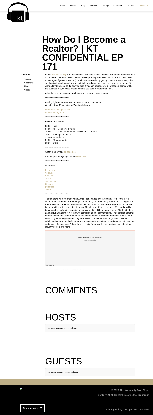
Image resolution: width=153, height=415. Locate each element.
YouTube (49, 173)
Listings (105, 6)
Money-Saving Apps (54, 112)
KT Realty (48, 270)
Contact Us (143, 6)
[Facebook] (55, 382)
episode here (70, 152)
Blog (83, 6)
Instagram (50, 170)
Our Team (117, 6)
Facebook (50, 175)
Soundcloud (51, 181)
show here (81, 156)
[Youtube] (69, 382)
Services (93, 6)
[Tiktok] (91, 382)
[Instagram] (83, 382)
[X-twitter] (62, 382)
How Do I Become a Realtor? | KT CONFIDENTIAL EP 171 (68, 270)
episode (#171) (59, 75)
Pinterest (49, 187)
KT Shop (130, 6)
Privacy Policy (114, 409)
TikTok (48, 189)
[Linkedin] (76, 382)
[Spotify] (98, 382)
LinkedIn (49, 184)
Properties (131, 409)
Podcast (72, 6)
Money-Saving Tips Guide (57, 110)
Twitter (48, 178)
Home (62, 6)
